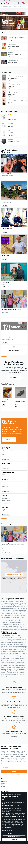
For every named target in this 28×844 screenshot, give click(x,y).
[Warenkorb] (9, 3)
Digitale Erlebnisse (5, 498)
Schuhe (3, 454)
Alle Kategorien (4, 10)
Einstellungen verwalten (14, 833)
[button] (2, 398)
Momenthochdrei (6, 338)
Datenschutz (3, 786)
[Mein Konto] (6, 3)
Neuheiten (11, 10)
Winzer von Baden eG (7, 228)
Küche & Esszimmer (6, 486)
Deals (16, 10)
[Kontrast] (4, 3)
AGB (2, 784)
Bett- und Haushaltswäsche (7, 488)
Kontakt (2, 780)
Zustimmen (14, 839)
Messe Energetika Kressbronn (10, 543)
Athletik (3, 509)
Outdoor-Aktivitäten (6, 510)
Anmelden (14, 771)
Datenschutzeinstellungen (16, 829)
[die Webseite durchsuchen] (26, 6)
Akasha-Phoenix (5, 255)
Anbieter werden (4, 781)
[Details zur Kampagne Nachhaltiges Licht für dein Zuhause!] (14, 13)
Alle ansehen (5, 459)
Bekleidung (4, 452)
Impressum (3, 783)
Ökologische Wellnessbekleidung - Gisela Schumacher (11, 310)
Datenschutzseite (22, 578)
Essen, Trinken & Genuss (8, 472)
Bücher (3, 465)
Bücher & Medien (6, 463)
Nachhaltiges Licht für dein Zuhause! (8, 17)
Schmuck (3, 455)
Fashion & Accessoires (7, 451)
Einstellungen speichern (14, 836)
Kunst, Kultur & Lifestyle (6, 500)
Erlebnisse (4, 495)
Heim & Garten (5, 483)
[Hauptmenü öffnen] (1, 3)
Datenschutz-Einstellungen (6, 787)
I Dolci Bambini (5, 282)
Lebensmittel (4, 475)
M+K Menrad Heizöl (6, 173)
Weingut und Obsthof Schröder (9, 201)
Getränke (3, 474)
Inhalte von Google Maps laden (14, 574)
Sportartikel (5, 507)
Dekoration (4, 484)
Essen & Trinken (5, 497)
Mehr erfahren (9, 439)
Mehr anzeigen (4, 356)
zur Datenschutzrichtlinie (14, 774)
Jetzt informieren (14, 377)
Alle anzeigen (13, 352)
